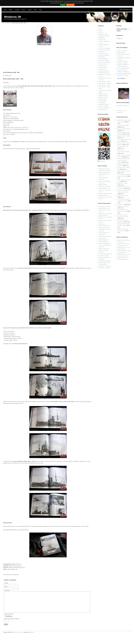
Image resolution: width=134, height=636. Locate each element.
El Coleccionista (102, 69)
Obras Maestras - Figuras (104, 81)
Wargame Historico (103, 93)
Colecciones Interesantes (104, 50)
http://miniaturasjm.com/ (18, 632)
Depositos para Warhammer (123, 128)
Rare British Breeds (103, 195)
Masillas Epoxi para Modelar (123, 135)
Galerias (11, 9)
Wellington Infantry (103, 184)
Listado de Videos (121, 52)
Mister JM (32, 632)
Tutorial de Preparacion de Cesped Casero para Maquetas (123, 160)
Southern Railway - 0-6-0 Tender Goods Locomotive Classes (105, 190)
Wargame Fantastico (103, 95)
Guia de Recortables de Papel (124, 73)
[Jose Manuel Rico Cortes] (101, 161)
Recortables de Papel (103, 104)
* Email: (5, 586)
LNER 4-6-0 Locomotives (104, 225)
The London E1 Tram (103, 255)
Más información (70, 4)
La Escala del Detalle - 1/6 (105, 108)
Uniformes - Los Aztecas (123, 195)
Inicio (5, 9)
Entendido (63, 4)
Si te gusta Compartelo (122, 63)
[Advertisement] (47, 56)
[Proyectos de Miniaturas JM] (44, 45)
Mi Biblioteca (8, 23)
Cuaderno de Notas (103, 34)
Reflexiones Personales (104, 35)
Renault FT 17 (120, 204)
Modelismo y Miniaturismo (123, 105)
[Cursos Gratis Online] (104, 131)
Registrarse (120, 112)
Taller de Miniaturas (103, 58)
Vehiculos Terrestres (103, 97)
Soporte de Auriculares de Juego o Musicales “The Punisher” (104, 174)
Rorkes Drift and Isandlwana (105, 193)
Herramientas (102, 51)
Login (40, 9)
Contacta (30, 9)
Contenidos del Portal (122, 61)
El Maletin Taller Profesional (123, 171)
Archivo (23, 9)
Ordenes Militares (103, 100)
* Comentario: (7, 590)
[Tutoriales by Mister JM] (104, 146)
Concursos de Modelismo (104, 48)
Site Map (17, 9)
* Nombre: (6, 583)
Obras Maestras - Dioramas (105, 83)
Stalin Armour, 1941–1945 (104, 186)
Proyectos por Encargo (122, 75)
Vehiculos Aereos (103, 99)
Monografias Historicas (104, 72)
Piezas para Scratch (103, 53)
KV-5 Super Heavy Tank (122, 146)
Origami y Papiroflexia (104, 106)
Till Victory (101, 252)
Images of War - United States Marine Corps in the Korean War (105, 229)
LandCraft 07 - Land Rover (105, 267)
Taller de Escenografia (104, 60)
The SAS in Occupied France (105, 253)
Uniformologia (102, 102)
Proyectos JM (102, 39)
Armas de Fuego (102, 65)
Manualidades (102, 57)
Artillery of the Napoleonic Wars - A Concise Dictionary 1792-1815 (105, 245)
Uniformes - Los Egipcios (123, 206)
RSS (35, 9)
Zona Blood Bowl (102, 109)
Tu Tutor (101, 32)
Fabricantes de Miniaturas (104, 62)
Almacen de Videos (103, 64)
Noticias (100, 30)
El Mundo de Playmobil (104, 71)
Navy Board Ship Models (123, 125)
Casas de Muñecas (103, 67)
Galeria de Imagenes (122, 50)
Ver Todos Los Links (122, 110)
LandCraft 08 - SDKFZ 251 (105, 266)
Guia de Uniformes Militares (123, 68)
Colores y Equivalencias (104, 55)
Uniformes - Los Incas (122, 183)
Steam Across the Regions (105, 260)
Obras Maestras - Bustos (104, 85)
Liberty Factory (102, 224)
